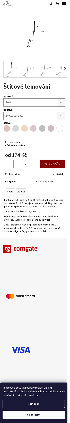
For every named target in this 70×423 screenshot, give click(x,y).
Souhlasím (33, 415)
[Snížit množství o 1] (18, 164)
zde (36, 395)
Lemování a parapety (45, 181)
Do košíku (54, 164)
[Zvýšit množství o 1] (34, 164)
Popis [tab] (10, 191)
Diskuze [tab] (21, 191)
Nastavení (34, 404)
